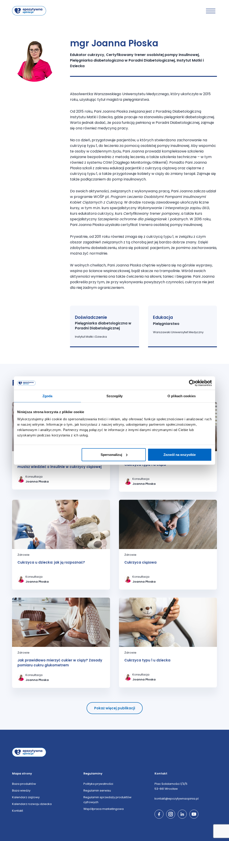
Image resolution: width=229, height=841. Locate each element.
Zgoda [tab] (47, 396)
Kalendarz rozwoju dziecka (32, 804)
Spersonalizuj (111, 454)
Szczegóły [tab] (114, 396)
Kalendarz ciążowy (26, 797)
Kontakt (17, 811)
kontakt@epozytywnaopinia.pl (177, 798)
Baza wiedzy (21, 790)
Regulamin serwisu (97, 790)
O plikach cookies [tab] (182, 396)
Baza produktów (24, 784)
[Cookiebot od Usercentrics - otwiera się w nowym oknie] (192, 383)
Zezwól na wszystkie (179, 454)
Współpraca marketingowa (103, 809)
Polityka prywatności (98, 784)
